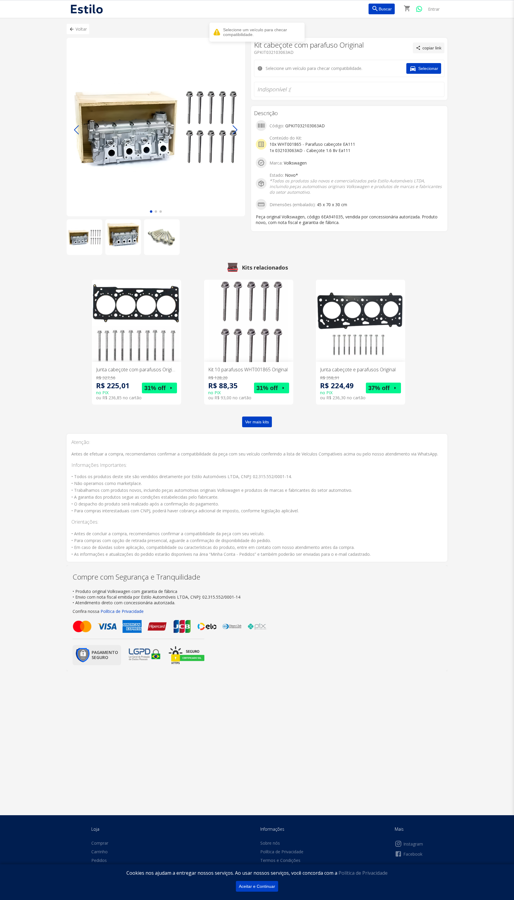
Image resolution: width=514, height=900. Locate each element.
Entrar (434, 9)
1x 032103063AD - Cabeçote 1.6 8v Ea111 (309, 150)
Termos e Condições (280, 860)
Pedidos (99, 860)
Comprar (99, 843)
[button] (78, 29)
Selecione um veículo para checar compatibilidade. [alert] (255, 32)
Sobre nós (270, 843)
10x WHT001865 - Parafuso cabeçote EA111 (312, 144)
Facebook (412, 854)
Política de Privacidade (363, 873)
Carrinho (99, 851)
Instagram (413, 844)
